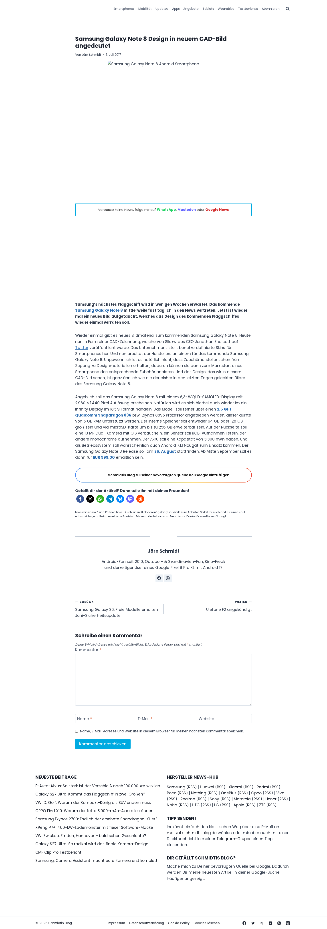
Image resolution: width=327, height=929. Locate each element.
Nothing (198, 793)
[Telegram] (262, 923)
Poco (171, 793)
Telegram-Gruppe (234, 838)
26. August (165, 451)
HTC (196, 805)
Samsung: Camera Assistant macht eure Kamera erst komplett (96, 860)
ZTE (262, 805)
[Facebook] (244, 923)
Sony (214, 799)
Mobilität (145, 8)
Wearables (226, 8)
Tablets (208, 8)
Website (206, 719)
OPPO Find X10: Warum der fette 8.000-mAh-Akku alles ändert (94, 810)
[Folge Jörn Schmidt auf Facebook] (159, 578)
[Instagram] (288, 923)
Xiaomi (235, 787)
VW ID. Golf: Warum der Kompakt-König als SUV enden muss (93, 802)
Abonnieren (271, 8)
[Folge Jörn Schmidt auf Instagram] (168, 578)
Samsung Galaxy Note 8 (99, 310)
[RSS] (279, 923)
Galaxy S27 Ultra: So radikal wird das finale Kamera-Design (91, 844)
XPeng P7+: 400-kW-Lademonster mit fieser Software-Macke (94, 827)
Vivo (280, 793)
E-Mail (145, 719)
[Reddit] (270, 923)
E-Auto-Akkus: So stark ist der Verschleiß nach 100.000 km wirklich (97, 786)
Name (84, 719)
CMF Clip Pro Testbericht (58, 852)
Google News (217, 209)
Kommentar (88, 649)
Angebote (191, 8)
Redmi (263, 787)
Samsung (176, 787)
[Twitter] (253, 923)
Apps (176, 8)
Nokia (172, 805)
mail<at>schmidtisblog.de (192, 832)
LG (216, 805)
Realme (187, 799)
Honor (271, 799)
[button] (80, 499)
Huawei (207, 787)
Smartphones (124, 8)
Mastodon (187, 209)
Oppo (256, 793)
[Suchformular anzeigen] (288, 9)
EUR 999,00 (104, 457)
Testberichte (248, 8)
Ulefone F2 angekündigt (229, 606)
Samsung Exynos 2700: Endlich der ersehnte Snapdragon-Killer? (96, 819)
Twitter (81, 347)
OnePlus (228, 793)
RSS (191, 787)
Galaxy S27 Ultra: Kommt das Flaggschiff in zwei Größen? (90, 794)
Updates (161, 8)
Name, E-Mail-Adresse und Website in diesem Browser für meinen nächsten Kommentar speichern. (162, 731)
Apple (239, 805)
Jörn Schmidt (91, 55)
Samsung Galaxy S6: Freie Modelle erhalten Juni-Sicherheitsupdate (116, 609)
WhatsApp (166, 209)
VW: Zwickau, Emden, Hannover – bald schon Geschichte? (90, 835)
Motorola (242, 799)
